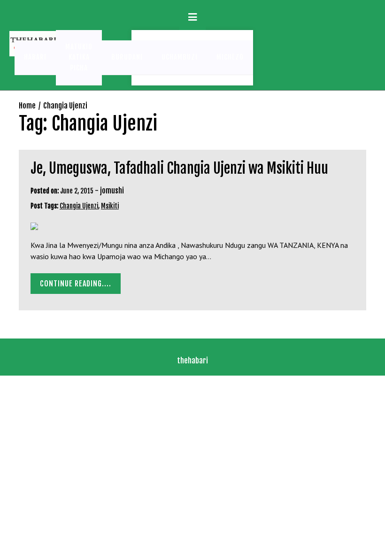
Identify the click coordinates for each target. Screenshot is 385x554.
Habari (35, 57)
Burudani (127, 57)
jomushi (112, 190)
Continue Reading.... (75, 283)
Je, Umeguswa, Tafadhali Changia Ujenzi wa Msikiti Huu (179, 168)
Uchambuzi (180, 57)
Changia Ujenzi (79, 206)
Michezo (230, 57)
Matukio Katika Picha (78, 57)
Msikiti (110, 206)
